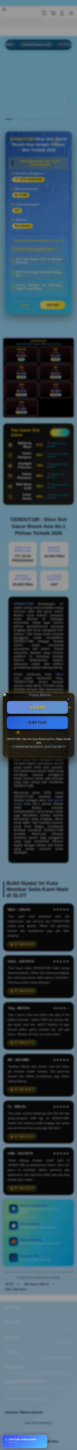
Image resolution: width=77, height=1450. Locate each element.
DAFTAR (37, 722)
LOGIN (37, 707)
